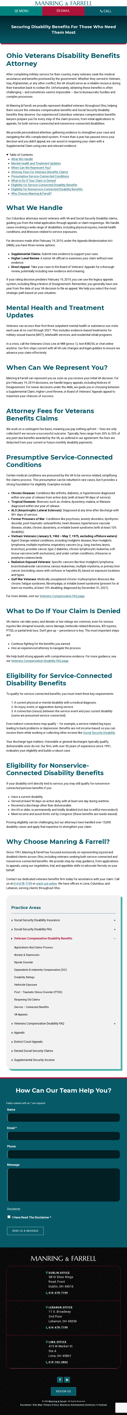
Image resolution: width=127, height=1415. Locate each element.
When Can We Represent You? (31, 167)
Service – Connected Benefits (31, 1007)
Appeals (19, 1032)
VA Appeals (21, 1014)
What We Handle (22, 159)
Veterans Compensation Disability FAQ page (39, 661)
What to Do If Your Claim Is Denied (33, 180)
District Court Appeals (28, 1041)
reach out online (46, 883)
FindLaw (103, 1405)
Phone (11, 1146)
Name (11, 1109)
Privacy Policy (51, 1405)
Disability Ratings (24, 977)
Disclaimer (13, 1208)
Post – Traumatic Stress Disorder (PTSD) (38, 992)
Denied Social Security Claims (33, 1051)
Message (13, 1164)
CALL (107, 11)
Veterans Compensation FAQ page (62, 596)
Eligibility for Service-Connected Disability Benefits (44, 185)
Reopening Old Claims (27, 999)
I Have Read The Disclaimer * (31, 1217)
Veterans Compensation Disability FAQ (39, 1023)
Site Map (37, 1405)
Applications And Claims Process (33, 947)
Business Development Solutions (78, 1405)
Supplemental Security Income (34, 1060)
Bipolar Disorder (23, 962)
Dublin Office (59, 1272)
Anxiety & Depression (26, 955)
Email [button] (65, 10)
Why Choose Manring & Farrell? (31, 193)
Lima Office (58, 1342)
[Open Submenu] (115, 920)
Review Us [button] (63, 1391)
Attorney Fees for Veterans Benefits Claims (39, 172)
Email (12, 1128)
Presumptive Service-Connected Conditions (40, 176)
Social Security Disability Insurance (37, 920)
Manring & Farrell (57, 1401)
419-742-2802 (58, 1362)
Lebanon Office (61, 1307)
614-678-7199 (22, 883)
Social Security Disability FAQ (33, 929)
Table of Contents (21, 154)
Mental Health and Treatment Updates (36, 163)
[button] (21, 10)
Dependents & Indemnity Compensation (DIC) (40, 970)
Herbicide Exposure (25, 984)
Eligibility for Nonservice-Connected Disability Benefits (47, 189)
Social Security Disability (99, 732)
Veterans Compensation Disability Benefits (43, 938)
